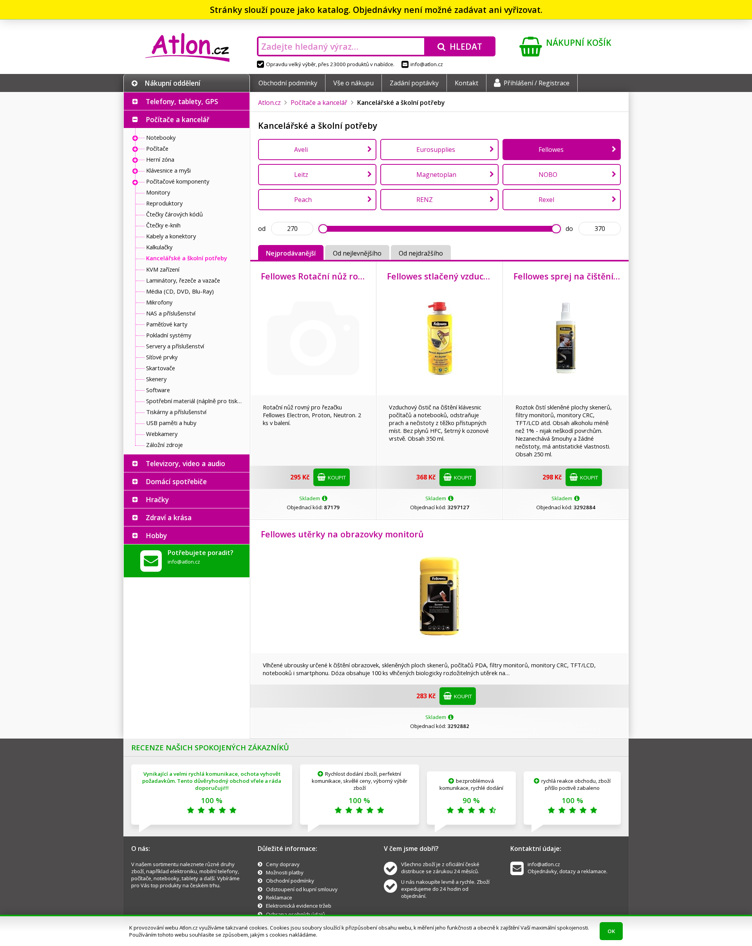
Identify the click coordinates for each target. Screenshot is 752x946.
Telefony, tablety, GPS (182, 101)
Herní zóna (160, 159)
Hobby (156, 535)
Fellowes (551, 149)
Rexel (546, 199)
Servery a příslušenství (175, 346)
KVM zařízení (162, 269)
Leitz (301, 174)
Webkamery (161, 434)
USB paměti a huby (171, 423)
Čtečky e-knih (163, 225)
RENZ (424, 199)
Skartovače (160, 368)
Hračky (157, 499)
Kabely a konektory (171, 236)
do (569, 228)
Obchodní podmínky (287, 83)
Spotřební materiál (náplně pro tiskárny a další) (196, 401)
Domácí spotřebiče (176, 481)
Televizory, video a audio (185, 463)
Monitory (158, 192)
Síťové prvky (161, 357)
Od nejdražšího (421, 253)
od (262, 228)
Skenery (156, 379)
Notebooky (160, 137)
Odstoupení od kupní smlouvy (302, 889)
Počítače (157, 148)
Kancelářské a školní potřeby (186, 258)
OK (611, 931)
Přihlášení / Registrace (536, 83)
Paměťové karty (166, 324)
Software (158, 390)
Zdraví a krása (169, 517)
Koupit (336, 477)
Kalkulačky (159, 247)
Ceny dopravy (283, 864)
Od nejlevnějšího (357, 253)
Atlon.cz (269, 102)
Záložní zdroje (164, 445)
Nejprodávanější (291, 253)
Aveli (301, 149)
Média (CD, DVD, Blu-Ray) (180, 291)
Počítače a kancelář (177, 119)
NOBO (548, 174)
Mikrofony (159, 302)
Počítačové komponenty (177, 181)
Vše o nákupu (353, 83)
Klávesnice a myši (168, 170)
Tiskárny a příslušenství (176, 412)
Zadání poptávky (414, 83)
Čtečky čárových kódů (174, 214)
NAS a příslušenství (170, 313)
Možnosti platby (285, 872)
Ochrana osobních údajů (295, 914)
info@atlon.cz (426, 64)
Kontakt (466, 83)
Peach (303, 199)
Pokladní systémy (168, 335)
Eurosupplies (435, 149)
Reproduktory (164, 203)
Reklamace (279, 897)
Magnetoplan (436, 174)
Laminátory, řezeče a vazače (183, 280)
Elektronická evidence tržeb (298, 905)
